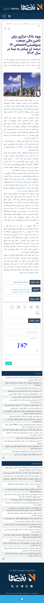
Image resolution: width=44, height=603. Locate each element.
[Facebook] (25, 307)
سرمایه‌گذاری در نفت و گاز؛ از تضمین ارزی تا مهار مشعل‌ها (24, 391)
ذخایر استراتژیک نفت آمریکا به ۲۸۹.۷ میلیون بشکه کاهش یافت (22, 405)
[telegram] (22, 599)
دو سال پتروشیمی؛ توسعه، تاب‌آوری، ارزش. (28, 438)
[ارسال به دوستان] (5, 29)
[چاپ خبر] (9, 29)
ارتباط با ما (12, 570)
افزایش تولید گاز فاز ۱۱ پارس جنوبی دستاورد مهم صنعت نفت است (21, 430)
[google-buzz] (12, 307)
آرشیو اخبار (21, 570)
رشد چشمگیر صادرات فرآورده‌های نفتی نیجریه (27, 388)
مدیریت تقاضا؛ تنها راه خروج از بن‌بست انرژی (27, 454)
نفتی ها (35, 100)
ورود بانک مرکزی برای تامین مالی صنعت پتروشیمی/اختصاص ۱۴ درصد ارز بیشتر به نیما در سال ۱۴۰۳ (24, 44)
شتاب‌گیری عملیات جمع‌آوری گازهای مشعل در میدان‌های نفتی (22, 518)
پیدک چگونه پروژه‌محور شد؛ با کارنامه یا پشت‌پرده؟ (25, 500)
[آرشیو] (3, 458)
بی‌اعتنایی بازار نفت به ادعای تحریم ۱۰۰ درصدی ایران (25, 408)
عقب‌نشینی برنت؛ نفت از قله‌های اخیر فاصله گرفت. (25, 451)
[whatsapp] (37, 313)
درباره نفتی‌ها (30, 570)
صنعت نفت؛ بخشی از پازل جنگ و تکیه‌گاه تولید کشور (25, 416)
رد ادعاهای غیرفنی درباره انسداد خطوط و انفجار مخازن (24, 394)
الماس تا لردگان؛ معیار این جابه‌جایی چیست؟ (27, 521)
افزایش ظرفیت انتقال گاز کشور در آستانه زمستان (26, 397)
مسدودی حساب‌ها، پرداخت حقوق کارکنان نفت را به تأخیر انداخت (21, 476)
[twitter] (18, 307)
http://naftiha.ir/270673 (20, 282)
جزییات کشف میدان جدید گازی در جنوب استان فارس (25, 540)
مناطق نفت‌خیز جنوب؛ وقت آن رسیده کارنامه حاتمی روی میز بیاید (21, 473)
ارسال (8, 363)
